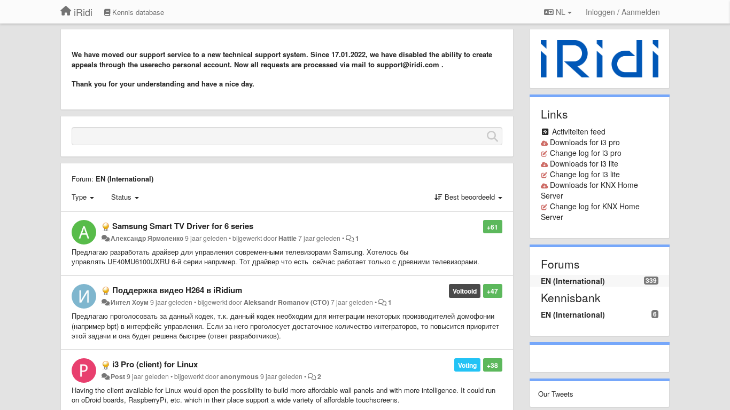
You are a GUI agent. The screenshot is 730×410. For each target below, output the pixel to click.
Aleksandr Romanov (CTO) (286, 302)
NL (561, 11)
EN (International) (124, 179)
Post (118, 376)
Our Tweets (555, 394)
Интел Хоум (130, 302)
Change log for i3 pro (586, 152)
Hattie (287, 238)
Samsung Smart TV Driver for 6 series (182, 226)
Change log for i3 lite (585, 174)
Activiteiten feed (578, 131)
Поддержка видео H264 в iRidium (177, 290)
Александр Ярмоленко (147, 238)
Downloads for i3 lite (584, 163)
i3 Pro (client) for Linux (155, 364)
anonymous (239, 376)
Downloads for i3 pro (585, 142)
